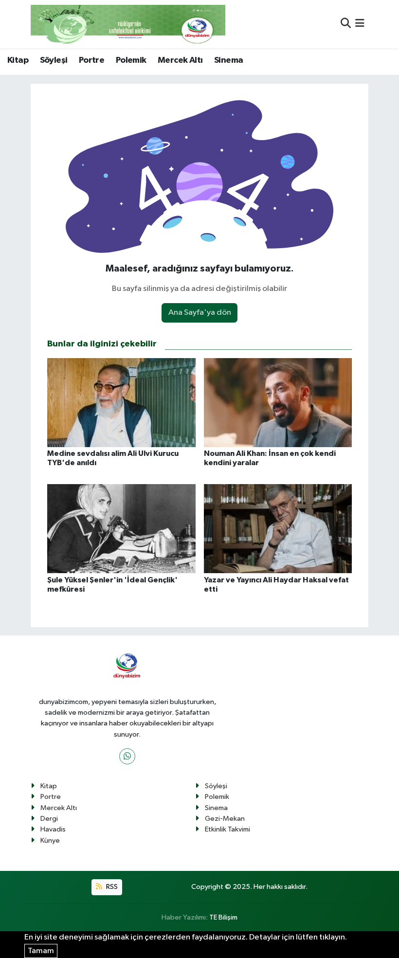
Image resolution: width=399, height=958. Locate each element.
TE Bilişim (223, 917)
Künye (50, 840)
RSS (111, 886)
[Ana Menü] (359, 24)
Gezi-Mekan (225, 818)
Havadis (53, 829)
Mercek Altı (180, 60)
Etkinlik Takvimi (227, 829)
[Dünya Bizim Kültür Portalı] (128, 24)
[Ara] (346, 24)
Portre (91, 60)
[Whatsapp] (127, 756)
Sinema (228, 60)
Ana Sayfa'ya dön (199, 312)
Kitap (17, 60)
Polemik (131, 60)
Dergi (49, 818)
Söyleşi (54, 60)
